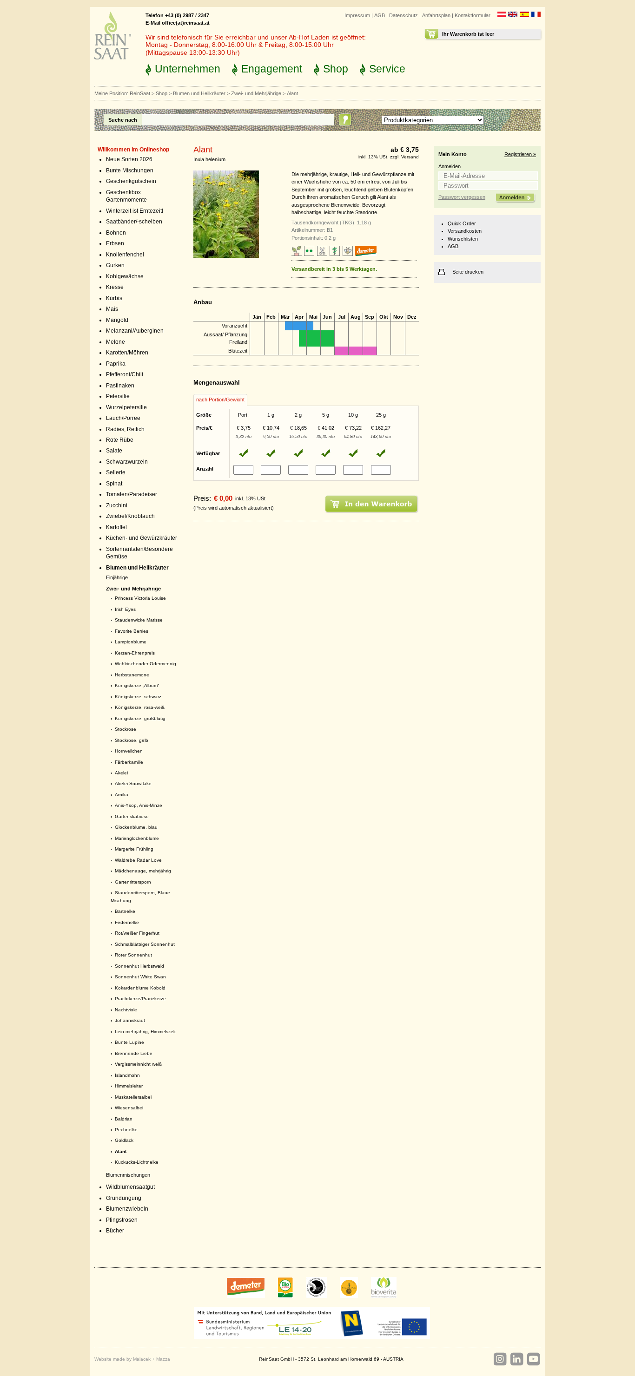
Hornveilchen (129, 751)
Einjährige (117, 577)
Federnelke (127, 922)
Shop (335, 69)
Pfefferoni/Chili (124, 374)
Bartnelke (125, 911)
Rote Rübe (119, 440)
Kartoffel (116, 527)
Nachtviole (126, 1009)
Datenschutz (403, 15)
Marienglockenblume (137, 838)
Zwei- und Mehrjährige (256, 93)
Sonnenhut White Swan (140, 976)
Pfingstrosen (122, 1220)
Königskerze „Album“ (137, 685)
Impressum (357, 15)
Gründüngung (123, 1198)
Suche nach (122, 120)
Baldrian (123, 1118)
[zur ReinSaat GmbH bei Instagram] (499, 1359)
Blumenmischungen (128, 1175)
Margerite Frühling (134, 849)
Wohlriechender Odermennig (145, 663)
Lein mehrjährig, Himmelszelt (145, 1031)
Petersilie (118, 396)
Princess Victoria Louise (140, 598)
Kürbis (114, 298)
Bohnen (116, 232)
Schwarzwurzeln (127, 462)
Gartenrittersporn (133, 882)
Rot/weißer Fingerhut (137, 933)
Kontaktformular (472, 15)
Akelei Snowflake (133, 783)
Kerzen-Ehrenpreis (135, 652)
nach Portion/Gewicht (220, 399)
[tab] (220, 400)
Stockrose (125, 729)
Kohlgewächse (125, 276)
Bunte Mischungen (129, 170)
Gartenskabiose (132, 816)
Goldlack (124, 1140)
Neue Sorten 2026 (129, 159)
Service (387, 69)
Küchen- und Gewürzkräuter (141, 538)
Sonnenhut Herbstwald (139, 966)
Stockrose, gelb (131, 740)
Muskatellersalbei (133, 1097)
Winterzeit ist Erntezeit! (134, 211)
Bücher (115, 1230)
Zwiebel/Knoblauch (130, 516)
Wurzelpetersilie (126, 407)
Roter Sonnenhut (133, 954)
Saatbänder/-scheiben (134, 221)
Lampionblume (130, 641)
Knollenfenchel (125, 254)
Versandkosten (465, 231)
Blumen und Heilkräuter (199, 93)
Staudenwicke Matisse (139, 619)
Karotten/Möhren (127, 352)
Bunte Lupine (129, 1042)
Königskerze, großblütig (140, 718)
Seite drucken (467, 272)
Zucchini (116, 505)
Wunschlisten (463, 239)
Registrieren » (520, 154)
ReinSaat (140, 93)
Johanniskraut (130, 1020)
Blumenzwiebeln (127, 1209)
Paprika (116, 363)
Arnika (121, 794)
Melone (115, 342)
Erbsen (115, 243)
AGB (379, 15)
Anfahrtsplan (436, 15)
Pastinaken (120, 385)
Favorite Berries (131, 631)
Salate (114, 450)
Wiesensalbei (129, 1107)
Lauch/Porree (123, 418)
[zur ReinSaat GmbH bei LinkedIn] (516, 1359)
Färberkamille (129, 762)
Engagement (271, 69)
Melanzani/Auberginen (135, 331)
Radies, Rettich (125, 429)
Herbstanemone (132, 674)
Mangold (117, 320)
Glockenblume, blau (136, 827)
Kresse (115, 287)
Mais (112, 309)
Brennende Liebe (133, 1053)
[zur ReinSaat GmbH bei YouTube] (533, 1359)
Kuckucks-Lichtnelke (137, 1162)
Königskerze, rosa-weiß (140, 707)
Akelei (121, 772)
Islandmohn (127, 1075)
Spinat (114, 483)
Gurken (115, 265)
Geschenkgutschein (131, 181)
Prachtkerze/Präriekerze (140, 998)
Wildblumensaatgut (130, 1187)
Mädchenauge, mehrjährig (143, 870)
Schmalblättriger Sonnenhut (145, 944)
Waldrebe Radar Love (138, 860)
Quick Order (462, 223)
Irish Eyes (125, 609)
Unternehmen (187, 69)
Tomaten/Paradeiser (131, 494)
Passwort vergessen (461, 197)
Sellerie (116, 472)
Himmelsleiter (129, 1085)
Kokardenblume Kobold (140, 987)
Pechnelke (126, 1129)
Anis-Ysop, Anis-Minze (138, 805)
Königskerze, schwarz (138, 696)
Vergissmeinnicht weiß (138, 1064)
